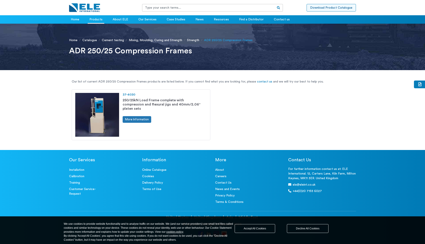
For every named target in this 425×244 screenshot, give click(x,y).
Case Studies (176, 19)
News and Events (227, 189)
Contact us (282, 19)
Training (74, 182)
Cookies (148, 176)
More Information (137, 119)
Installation (76, 169)
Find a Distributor (251, 19)
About (219, 169)
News (199, 19)
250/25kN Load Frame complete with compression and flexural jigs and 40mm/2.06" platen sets (161, 104)
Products (95, 19)
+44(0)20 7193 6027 (307, 191)
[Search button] (278, 8)
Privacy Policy (225, 195)
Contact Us (223, 182)
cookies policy (174, 231)
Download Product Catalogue (331, 7)
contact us (264, 81)
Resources (221, 19)
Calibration (76, 176)
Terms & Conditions (229, 202)
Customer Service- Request (82, 191)
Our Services (147, 19)
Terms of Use (151, 189)
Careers (220, 176)
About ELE (120, 19)
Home (75, 19)
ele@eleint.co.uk (304, 184)
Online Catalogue (154, 169)
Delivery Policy (152, 182)
